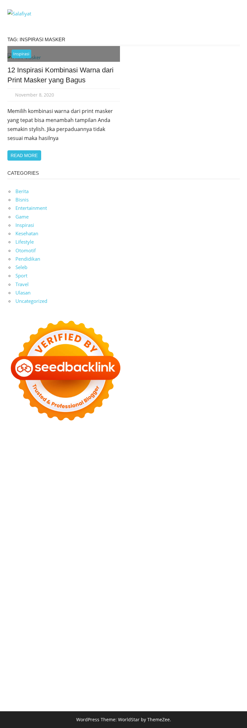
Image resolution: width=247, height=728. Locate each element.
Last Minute (124, 557)
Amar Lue (43, 540)
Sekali (161, 675)
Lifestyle (24, 241)
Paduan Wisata (176, 633)
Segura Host (150, 532)
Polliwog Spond (54, 456)
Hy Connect (202, 498)
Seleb (21, 267)
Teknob (57, 599)
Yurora (54, 489)
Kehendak (180, 675)
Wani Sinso (19, 498)
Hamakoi (17, 506)
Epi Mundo (219, 473)
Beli (188, 650)
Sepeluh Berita (23, 692)
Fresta (206, 489)
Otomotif (25, 250)
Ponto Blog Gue (124, 549)
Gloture (177, 523)
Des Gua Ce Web (44, 591)
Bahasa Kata (149, 692)
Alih (23, 650)
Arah (120, 650)
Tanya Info (91, 692)
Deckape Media (178, 574)
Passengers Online (210, 464)
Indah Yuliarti (77, 642)
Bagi (132, 650)
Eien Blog (99, 515)
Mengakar (198, 658)
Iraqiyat (221, 540)
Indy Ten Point (218, 557)
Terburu (82, 658)
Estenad (225, 498)
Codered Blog (172, 540)
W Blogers (93, 481)
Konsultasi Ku (65, 684)
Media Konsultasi (60, 692)
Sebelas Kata (114, 633)
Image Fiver (125, 447)
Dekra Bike (203, 549)
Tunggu (123, 667)
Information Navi (152, 591)
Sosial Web (34, 633)
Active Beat (117, 574)
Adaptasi (197, 642)
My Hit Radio (83, 498)
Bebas (14, 658)
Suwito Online (223, 599)
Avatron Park (119, 473)
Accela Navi (71, 464)
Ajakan (163, 658)
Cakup (132, 658)
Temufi (223, 532)
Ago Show (220, 515)
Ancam (76, 650)
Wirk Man (159, 599)
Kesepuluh (203, 675)
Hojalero (43, 515)
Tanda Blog (216, 684)
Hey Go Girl (217, 447)
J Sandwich (205, 582)
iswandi (69, 608)
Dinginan (228, 667)
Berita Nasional (151, 624)
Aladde (41, 498)
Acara (180, 642)
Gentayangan (187, 667)
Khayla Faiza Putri (136, 608)
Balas (159, 650)
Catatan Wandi (39, 616)
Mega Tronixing (118, 532)
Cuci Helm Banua (195, 608)
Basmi (145, 650)
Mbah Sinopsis (145, 489)
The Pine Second (82, 532)
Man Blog (182, 599)
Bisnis (22, 199)
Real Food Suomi (47, 557)
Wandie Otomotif (103, 616)
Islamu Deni (151, 481)
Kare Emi (65, 540)
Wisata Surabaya (211, 591)
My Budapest (211, 574)
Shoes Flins (32, 549)
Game (22, 216)
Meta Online (76, 489)
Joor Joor (95, 549)
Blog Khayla (166, 616)
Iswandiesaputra (97, 608)
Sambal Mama (115, 498)
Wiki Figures (127, 456)
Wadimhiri (156, 464)
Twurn (198, 473)
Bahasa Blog (189, 684)
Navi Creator (21, 608)
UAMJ (43, 574)
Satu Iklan (88, 633)
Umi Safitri (49, 642)
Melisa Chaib (31, 489)
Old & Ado (180, 566)
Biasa (50, 658)
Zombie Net (213, 506)
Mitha (121, 489)
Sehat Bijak (123, 642)
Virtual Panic (112, 506)
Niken (200, 599)
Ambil (35, 650)
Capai (76, 667)
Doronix (194, 447)
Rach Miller (101, 523)
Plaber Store (223, 456)
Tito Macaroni (116, 591)
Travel (22, 284)
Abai (225, 642)
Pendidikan (27, 259)
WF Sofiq (135, 515)
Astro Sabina (149, 473)
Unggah (92, 667)
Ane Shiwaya (90, 540)
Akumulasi (55, 650)
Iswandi (166, 608)
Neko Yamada (157, 456)
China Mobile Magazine (62, 523)
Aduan (148, 658)
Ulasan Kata (158, 667)
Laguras (124, 523)
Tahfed (140, 599)
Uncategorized (31, 301)
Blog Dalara (177, 473)
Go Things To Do (82, 591)
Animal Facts (21, 574)
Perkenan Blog (158, 684)
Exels (139, 523)
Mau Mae (121, 599)
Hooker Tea (202, 532)
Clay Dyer (88, 582)
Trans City (76, 599)
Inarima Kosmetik (158, 557)
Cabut (99, 658)
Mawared (77, 557)
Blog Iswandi (138, 616)
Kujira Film (19, 540)
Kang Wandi (69, 616)
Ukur (138, 667)
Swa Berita (204, 481)
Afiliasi (165, 642)
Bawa (200, 650)
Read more (24, 155)
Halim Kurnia (21, 642)
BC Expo (152, 549)
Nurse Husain (142, 506)
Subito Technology (93, 456)
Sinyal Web (181, 624)
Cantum (115, 658)
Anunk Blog (37, 447)
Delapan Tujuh (94, 447)
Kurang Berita (118, 624)
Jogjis (168, 489)
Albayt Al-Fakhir (61, 473)
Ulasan (23, 292)
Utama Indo (145, 498)
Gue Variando (209, 566)
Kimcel (146, 447)
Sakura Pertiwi (210, 633)
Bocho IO (66, 582)
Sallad (117, 515)
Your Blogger (62, 633)
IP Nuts (105, 566)
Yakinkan (127, 675)
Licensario (190, 557)
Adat (214, 642)
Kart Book (157, 523)
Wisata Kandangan (200, 616)
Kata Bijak (103, 489)
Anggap (15, 667)
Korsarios (99, 557)
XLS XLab (61, 574)
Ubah (108, 667)
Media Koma (209, 624)
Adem (179, 658)
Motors (15, 447)
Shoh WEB (187, 506)
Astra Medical (49, 566)
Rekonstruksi (193, 515)
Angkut (93, 650)
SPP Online (200, 523)
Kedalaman (62, 675)
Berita (22, 191)
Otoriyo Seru (128, 566)
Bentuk (65, 658)
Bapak (210, 667)
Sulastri (166, 506)
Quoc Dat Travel (25, 473)
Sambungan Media (28, 684)
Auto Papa (92, 473)
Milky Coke (155, 566)
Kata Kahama (21, 481)
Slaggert (59, 498)
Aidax (182, 498)
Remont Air (150, 582)
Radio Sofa (48, 608)
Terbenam (218, 650)
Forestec (109, 582)
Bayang (175, 650)
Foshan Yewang (191, 456)
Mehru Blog (179, 481)
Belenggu (32, 658)
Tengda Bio (177, 532)
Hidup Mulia (21, 523)
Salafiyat (47, 481)
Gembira (106, 675)
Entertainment (31, 208)
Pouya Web (118, 540)
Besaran (40, 675)
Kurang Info (88, 624)
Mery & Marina (71, 515)
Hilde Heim (131, 464)
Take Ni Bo (46, 464)
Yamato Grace (121, 481)
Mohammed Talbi (65, 549)
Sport (21, 275)
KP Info (167, 498)
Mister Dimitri (162, 515)
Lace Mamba (21, 456)
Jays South (187, 489)
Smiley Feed (226, 523)
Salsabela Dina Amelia (49, 624)
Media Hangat (119, 692)
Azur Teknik (64, 447)
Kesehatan (26, 233)
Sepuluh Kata (95, 684)
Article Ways (176, 549)
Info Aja (101, 642)
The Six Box (20, 566)
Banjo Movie (40, 582)
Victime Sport (81, 566)
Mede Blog (144, 540)
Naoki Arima (178, 582)
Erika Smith (49, 532)
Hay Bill (128, 582)
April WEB (226, 489)
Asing (108, 650)
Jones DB (182, 591)
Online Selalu (144, 633)
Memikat (86, 675)
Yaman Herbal (88, 574)
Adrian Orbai (21, 532)
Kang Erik (99, 599)
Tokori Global (145, 574)
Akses (217, 658)
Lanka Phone (169, 447)
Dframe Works (102, 464)
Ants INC (178, 464)
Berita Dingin (126, 684)
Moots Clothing (80, 506)
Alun (12, 650)
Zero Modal (20, 464)
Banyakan (18, 675)
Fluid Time (200, 540)
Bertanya (147, 642)
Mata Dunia (35, 599)
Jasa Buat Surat (45, 506)
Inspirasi (21, 54)
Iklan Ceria (69, 481)
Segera (146, 675)
